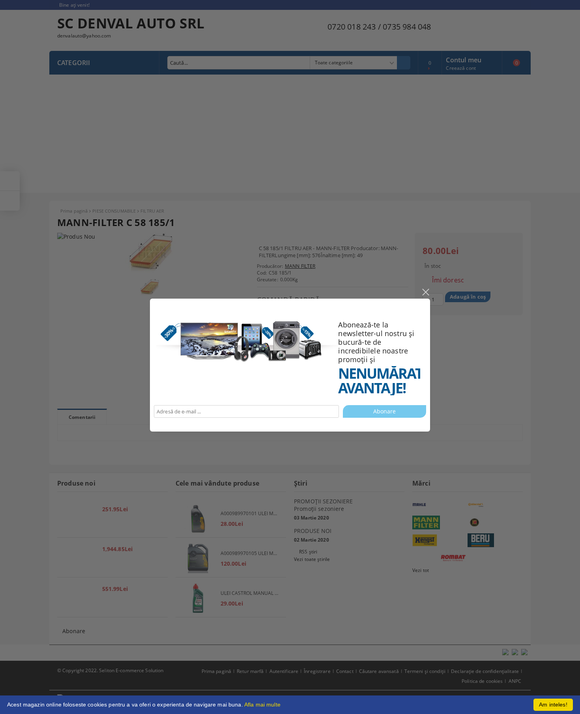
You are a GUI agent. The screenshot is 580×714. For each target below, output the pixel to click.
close (425, 292)
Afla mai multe (262, 704)
